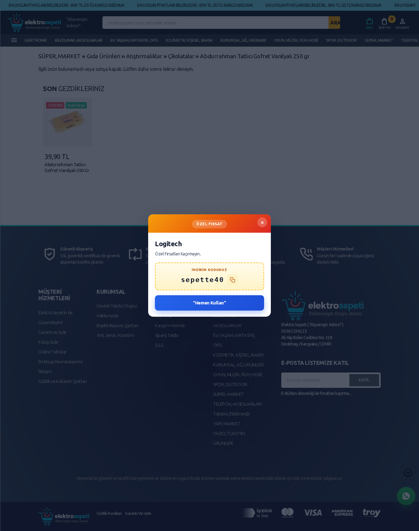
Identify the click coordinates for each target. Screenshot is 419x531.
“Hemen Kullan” (209, 302)
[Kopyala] (232, 279)
